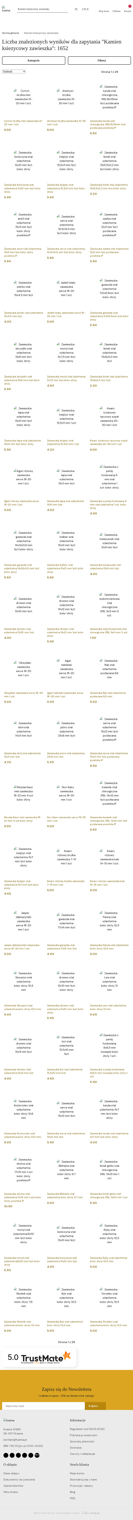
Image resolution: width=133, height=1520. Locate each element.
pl (76, 9)
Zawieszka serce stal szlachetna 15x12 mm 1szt (66, 1135)
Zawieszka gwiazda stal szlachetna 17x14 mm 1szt (62, 947)
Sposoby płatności (82, 1441)
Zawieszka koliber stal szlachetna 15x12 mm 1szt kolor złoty (65, 568)
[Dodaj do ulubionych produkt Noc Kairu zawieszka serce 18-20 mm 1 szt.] (82, 778)
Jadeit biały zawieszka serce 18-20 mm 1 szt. (66, 314)
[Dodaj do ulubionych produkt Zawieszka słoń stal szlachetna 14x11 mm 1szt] (39, 714)
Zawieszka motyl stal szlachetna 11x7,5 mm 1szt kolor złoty (66, 378)
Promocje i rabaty (81, 1486)
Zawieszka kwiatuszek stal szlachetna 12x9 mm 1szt (105, 566)
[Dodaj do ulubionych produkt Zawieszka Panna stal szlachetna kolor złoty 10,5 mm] (124, 906)
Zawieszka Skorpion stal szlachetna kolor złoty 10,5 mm (22, 1007)
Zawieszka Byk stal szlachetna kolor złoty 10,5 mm (65, 1323)
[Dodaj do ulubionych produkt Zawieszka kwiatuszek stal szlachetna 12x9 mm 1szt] (124, 525)
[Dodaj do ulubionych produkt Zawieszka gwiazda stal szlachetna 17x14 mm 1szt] (82, 906)
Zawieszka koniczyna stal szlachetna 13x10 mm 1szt (62, 1259)
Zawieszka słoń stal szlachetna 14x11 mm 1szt (22, 755)
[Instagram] (12, 1455)
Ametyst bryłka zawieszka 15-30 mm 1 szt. (66, 122)
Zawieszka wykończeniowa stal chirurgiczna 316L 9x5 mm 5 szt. (109, 630)
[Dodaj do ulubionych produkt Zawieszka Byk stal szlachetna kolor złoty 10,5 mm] (82, 1282)
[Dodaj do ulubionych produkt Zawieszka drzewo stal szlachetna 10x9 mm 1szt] (39, 1030)
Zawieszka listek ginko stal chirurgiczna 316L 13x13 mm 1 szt (109, 1195)
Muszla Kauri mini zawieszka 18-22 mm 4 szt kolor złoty (23, 819)
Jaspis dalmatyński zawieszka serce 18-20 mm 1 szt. (21, 947)
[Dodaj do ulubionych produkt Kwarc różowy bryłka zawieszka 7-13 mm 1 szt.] (82, 842)
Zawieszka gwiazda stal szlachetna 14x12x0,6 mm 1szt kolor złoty (21, 568)
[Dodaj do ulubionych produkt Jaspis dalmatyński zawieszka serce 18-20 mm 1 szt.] (39, 906)
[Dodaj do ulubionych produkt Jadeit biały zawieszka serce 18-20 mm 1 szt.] (82, 273)
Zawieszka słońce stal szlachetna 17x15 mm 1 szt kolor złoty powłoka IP (22, 1197)
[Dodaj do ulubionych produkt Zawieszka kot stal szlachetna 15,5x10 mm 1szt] (82, 1030)
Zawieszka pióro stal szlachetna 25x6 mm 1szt (66, 755)
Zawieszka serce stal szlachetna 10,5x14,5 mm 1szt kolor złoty (66, 250)
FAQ (72, 1498)
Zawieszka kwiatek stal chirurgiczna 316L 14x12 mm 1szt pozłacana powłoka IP (108, 821)
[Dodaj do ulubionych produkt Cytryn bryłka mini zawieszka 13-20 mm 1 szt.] (39, 81)
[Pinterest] (30, 1455)
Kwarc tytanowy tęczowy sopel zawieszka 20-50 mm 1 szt (109, 442)
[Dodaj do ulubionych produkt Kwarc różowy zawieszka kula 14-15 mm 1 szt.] (124, 842)
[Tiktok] (24, 1455)
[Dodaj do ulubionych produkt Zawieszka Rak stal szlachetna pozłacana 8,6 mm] (124, 653)
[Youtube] (18, 1455)
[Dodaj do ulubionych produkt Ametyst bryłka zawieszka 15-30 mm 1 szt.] (82, 81)
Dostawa (76, 1447)
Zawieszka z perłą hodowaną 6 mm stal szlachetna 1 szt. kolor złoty (108, 505)
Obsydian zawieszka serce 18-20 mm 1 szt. (23, 694)
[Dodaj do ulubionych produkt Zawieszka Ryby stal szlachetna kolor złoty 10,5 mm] (124, 1218)
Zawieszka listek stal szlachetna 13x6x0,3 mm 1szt (109, 378)
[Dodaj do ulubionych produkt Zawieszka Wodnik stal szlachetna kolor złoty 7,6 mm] (39, 1282)
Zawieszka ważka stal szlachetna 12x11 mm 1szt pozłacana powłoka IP (109, 252)
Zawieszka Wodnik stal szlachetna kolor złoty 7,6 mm (22, 1323)
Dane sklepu (11, 1473)
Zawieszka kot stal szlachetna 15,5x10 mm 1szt (64, 1071)
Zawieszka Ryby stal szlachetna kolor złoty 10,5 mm (108, 1259)
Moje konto (77, 1473)
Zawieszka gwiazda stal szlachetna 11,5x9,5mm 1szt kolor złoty (109, 316)
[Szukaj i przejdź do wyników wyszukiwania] (66, 9)
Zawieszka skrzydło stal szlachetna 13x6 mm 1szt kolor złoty (22, 380)
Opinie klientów (13, 1486)
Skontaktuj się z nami (83, 1479)
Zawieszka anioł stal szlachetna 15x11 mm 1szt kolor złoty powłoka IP (22, 252)
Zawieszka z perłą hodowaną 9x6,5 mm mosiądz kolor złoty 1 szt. (109, 1073)
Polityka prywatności (83, 1435)
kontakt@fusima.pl (15, 1440)
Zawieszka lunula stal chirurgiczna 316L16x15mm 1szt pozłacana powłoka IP (108, 124)
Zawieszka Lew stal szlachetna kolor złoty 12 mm (108, 1007)
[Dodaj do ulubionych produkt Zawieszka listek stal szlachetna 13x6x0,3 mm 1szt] (124, 337)
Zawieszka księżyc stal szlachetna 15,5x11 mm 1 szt (63, 442)
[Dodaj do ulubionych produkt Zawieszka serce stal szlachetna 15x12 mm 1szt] (82, 1094)
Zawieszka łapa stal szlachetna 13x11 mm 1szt (65, 503)
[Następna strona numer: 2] (128, 72)
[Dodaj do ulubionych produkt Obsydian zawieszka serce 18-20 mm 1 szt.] (39, 653)
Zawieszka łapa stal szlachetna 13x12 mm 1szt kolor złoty (22, 442)
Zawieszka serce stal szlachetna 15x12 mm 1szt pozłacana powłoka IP (109, 757)
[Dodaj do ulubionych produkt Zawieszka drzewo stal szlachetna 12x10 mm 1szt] (39, 589)
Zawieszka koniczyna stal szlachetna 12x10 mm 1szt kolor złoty (22, 188)
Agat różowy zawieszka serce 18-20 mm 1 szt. (21, 503)
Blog (73, 1492)
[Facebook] (5, 1455)
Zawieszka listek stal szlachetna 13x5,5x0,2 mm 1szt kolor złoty (109, 186)
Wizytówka (10, 1492)
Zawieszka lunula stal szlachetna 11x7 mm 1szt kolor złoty (109, 1135)
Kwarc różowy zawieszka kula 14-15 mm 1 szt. (107, 883)
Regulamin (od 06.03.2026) (87, 1429)
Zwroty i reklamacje (82, 1454)
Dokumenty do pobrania (19, 1479)
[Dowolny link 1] (37, 1455)
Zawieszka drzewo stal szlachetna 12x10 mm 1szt (19, 630)
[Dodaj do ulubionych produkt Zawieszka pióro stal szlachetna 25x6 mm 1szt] (82, 714)
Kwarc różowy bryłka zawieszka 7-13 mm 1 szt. (65, 883)
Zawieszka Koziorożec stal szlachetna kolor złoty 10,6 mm (22, 1135)
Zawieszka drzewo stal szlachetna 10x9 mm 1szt (18, 1071)
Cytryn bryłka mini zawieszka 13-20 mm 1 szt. (23, 122)
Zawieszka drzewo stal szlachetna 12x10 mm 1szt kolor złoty (65, 1009)
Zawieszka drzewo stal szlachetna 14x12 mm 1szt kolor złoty (65, 632)
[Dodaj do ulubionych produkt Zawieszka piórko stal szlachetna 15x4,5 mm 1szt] (39, 273)
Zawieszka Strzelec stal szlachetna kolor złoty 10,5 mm (108, 1323)
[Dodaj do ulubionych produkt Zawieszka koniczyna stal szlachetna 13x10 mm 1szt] (82, 1218)
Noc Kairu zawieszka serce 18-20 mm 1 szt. (66, 819)
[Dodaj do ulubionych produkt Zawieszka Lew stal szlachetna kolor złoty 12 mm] (124, 966)
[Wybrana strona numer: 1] (109, 72)
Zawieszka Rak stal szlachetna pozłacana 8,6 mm (108, 694)
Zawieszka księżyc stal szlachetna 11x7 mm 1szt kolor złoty (21, 885)
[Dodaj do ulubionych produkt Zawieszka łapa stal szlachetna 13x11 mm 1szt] (82, 462)
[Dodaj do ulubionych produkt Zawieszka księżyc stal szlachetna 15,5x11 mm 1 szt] (82, 401)
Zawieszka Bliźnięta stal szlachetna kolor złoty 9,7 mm (65, 1195)
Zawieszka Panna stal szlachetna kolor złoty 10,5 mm (109, 947)
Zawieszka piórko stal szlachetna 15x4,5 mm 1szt (23, 314)
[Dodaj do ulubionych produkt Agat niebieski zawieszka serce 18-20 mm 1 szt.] (82, 653)
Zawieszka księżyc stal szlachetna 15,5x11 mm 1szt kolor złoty (66, 188)
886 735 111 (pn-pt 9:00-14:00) (23, 1446)
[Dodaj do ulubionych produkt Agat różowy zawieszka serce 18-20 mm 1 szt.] (39, 462)
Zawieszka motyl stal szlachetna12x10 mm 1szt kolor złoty (22, 1261)
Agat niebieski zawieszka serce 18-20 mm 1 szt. (65, 694)
